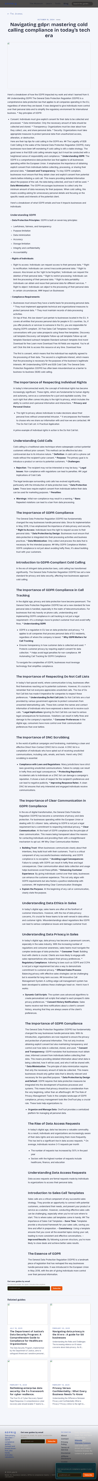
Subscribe (56, 1288)
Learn (49, 3)
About (64, 1435)
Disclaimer (66, 1453)
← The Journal (15, 13)
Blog (66, 3)
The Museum (36, 3)
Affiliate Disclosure (66, 1457)
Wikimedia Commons (83, 1443)
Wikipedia (78, 1440)
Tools (58, 3)
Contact (65, 1439)
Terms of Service (65, 1448)
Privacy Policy (64, 1443)
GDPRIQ (11, 3)
